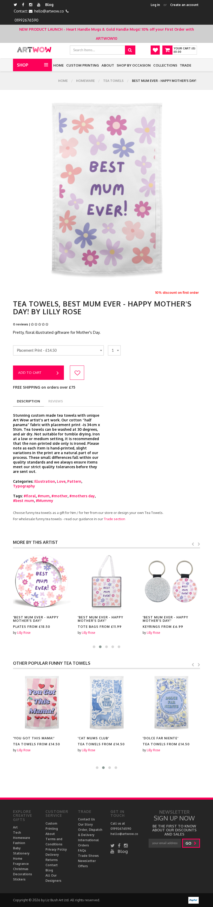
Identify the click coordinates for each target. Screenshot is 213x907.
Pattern (74, 481)
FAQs (82, 850)
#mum (44, 496)
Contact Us (86, 819)
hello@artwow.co (49, 11)
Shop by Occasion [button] (134, 65)
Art (15, 827)
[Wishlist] (155, 50)
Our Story (85, 824)
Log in (155, 5)
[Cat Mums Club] (106, 702)
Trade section (114, 519)
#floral (30, 496)
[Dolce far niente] (171, 702)
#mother (59, 496)
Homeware (85, 81)
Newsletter (87, 861)
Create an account (184, 5)
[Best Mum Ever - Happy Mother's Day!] (41, 581)
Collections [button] (165, 65)
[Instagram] (30, 4)
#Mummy (44, 500)
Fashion (19, 843)
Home (58, 65)
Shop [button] (22, 65)
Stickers (19, 879)
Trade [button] (185, 65)
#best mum (23, 500)
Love (61, 481)
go (188, 843)
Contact (51, 865)
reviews (55, 401)
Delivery (52, 855)
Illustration (44, 481)
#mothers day (82, 496)
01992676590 (26, 20)
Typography (24, 486)
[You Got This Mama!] (41, 702)
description (28, 401)
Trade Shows (88, 856)
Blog (49, 4)
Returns (51, 860)
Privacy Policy (56, 849)
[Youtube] (38, 4)
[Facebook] (23, 4)
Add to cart (30, 372)
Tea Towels (113, 81)
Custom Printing (82, 65)
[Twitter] (15, 4)
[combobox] (58, 350)
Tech (17, 832)
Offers (83, 866)
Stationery (21, 853)
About (108, 65)
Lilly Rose (23, 633)
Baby (17, 848)
